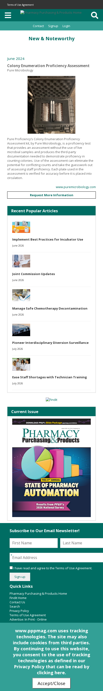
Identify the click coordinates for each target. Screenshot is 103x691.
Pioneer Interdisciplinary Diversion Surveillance (50, 342)
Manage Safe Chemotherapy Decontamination (49, 308)
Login (66, 26)
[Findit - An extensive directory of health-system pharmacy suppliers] (51, 399)
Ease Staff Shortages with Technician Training (49, 377)
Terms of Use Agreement (20, 4)
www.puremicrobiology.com (76, 187)
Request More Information (51, 195)
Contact (38, 26)
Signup (53, 26)
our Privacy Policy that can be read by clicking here (51, 666)
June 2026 (18, 245)
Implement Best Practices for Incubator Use (47, 239)
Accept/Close (51, 683)
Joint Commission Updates (33, 274)
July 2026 (17, 349)
